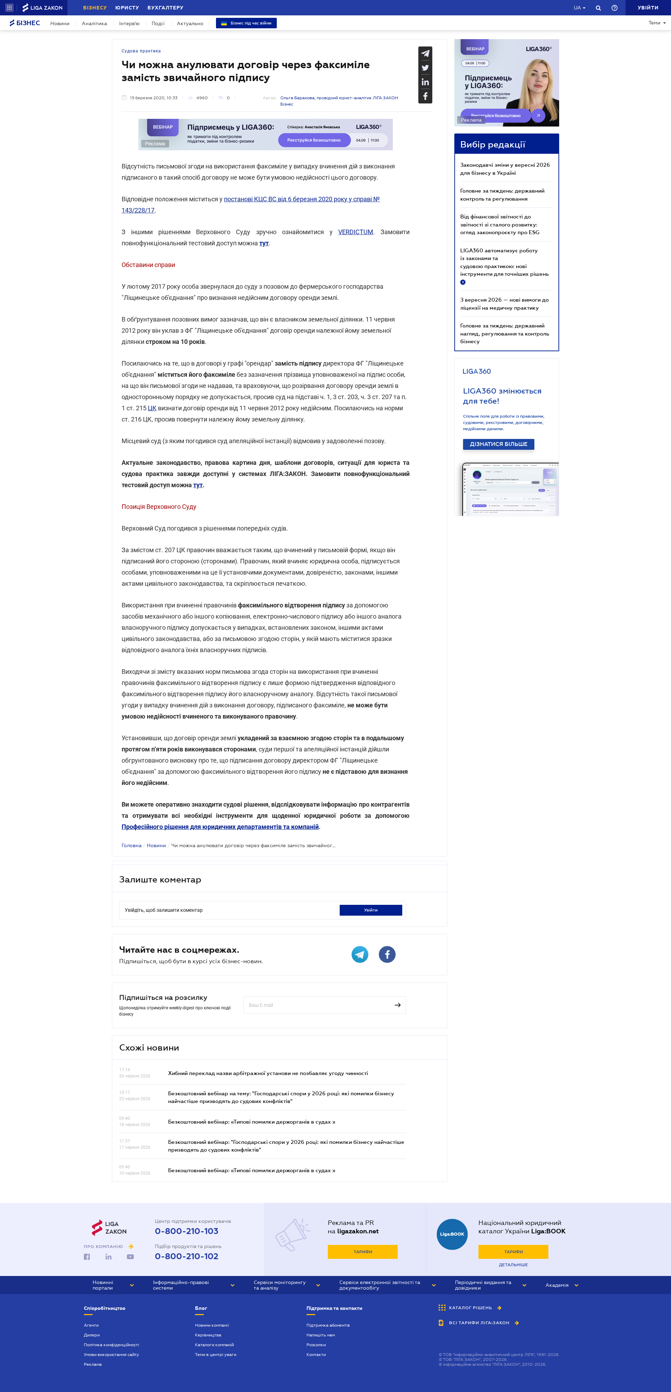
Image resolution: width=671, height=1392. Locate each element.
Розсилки (316, 1344)
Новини (60, 23)
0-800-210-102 (186, 1256)
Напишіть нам (320, 1335)
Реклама (93, 1364)
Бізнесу (95, 7)
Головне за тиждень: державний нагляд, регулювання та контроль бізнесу (504, 333)
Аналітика (94, 23)
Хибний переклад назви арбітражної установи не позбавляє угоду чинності (268, 1073)
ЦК (152, 408)
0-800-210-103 (186, 1231)
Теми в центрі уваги (215, 1354)
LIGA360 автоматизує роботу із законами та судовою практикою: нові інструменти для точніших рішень (504, 265)
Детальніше (513, 1264)
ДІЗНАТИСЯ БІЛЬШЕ (498, 444)
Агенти (91, 1325)
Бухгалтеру (165, 7)
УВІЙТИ (371, 910)
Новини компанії (212, 1325)
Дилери (92, 1335)
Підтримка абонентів (328, 1325)
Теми (655, 23)
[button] (9, 7)
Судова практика (141, 51)
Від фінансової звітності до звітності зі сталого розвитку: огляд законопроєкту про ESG (500, 224)
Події (158, 23)
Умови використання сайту (111, 1354)
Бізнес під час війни (251, 23)
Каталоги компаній (214, 1344)
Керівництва (208, 1335)
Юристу (127, 7)
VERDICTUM (355, 232)
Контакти (316, 1354)
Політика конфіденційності (111, 1344)
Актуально (190, 23)
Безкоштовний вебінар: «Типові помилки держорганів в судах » (251, 1121)
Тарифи (363, 1251)
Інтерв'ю (129, 23)
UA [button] (577, 7)
